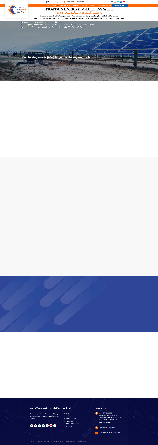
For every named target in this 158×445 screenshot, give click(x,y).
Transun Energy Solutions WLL (48, 441)
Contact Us (93, 5)
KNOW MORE (40, 145)
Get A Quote (117, 5)
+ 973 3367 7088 (46, 298)
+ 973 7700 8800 (46, 304)
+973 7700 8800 (103, 433)
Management (84, 5)
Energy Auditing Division (104, 5)
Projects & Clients (65, 5)
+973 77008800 (80, 2)
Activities (53, 5)
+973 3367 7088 (71, 2)
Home (47, 5)
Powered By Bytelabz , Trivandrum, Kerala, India (77, 441)
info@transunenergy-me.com (55, 2)
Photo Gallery (75, 5)
